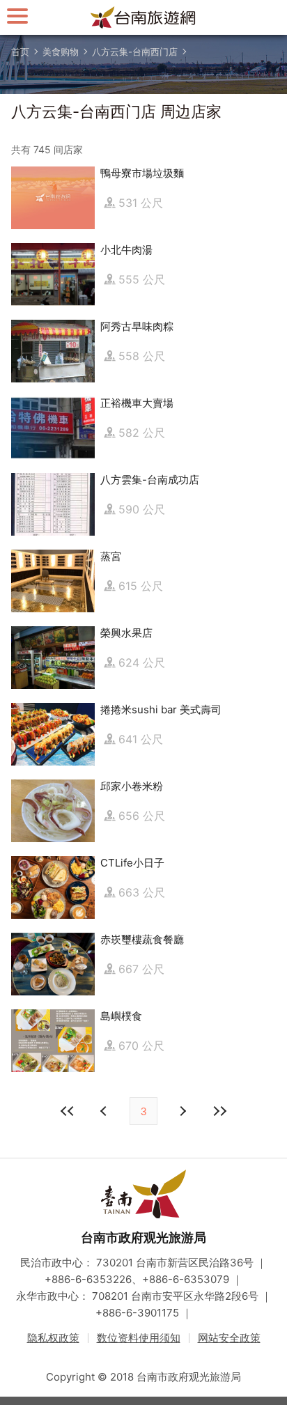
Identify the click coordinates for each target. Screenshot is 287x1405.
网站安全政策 (229, 1337)
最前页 (68, 1111)
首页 (20, 51)
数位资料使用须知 (138, 1337)
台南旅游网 (143, 17)
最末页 (219, 1111)
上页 (182, 1111)
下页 (105, 1111)
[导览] (17, 15)
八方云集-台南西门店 (135, 51)
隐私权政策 (53, 1337)
